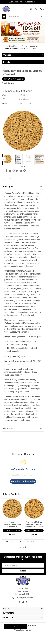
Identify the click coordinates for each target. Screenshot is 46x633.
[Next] (42, 159)
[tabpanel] (7, 159)
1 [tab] (22, 166)
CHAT (15, 627)
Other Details (9, 429)
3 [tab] (25, 547)
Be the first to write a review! (23, 481)
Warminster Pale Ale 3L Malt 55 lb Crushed (34, 526)
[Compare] (36, 9)
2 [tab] (24, 166)
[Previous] (4, 159)
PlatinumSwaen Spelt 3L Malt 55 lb (12, 526)
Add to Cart (10, 542)
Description (8, 186)
